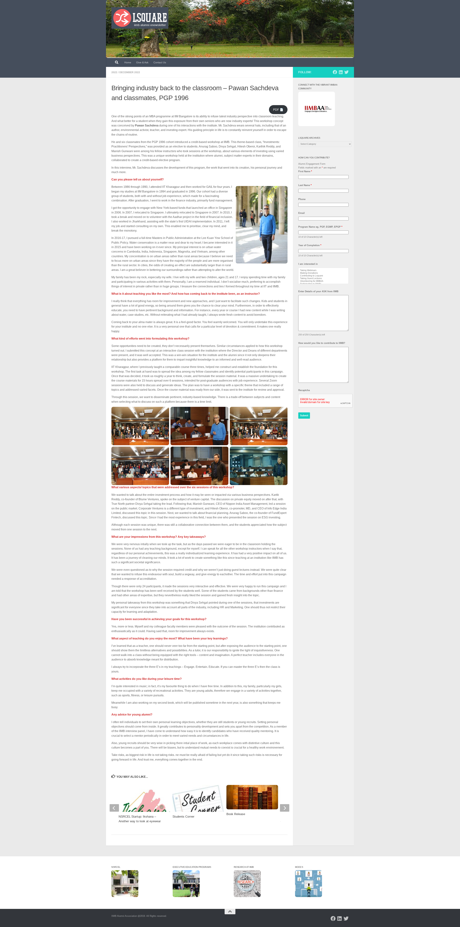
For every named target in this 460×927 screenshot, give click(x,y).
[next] (284, 808)
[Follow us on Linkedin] (341, 72)
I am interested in (308, 264)
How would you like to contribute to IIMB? (321, 343)
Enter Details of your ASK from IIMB (318, 291)
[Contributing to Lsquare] (323, 275)
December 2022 (129, 72)
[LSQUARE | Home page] (139, 18)
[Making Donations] (323, 273)
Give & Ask (142, 62)
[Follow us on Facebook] (335, 72)
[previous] (114, 808)
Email (301, 213)
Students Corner (183, 816)
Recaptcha (304, 390)
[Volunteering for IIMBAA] (323, 281)
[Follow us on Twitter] (346, 72)
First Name (305, 171)
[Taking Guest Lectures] (323, 278)
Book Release (235, 814)
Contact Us (159, 62)
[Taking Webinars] (323, 270)
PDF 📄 (278, 109)
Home (127, 62)
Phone (301, 199)
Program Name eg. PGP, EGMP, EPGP (320, 226)
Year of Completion (309, 245)
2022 (114, 72)
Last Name (305, 185)
